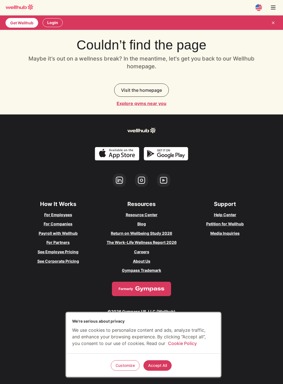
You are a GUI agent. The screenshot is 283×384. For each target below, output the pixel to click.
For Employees (58, 214)
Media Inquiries (225, 233)
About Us (141, 261)
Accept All (157, 365)
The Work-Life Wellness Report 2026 (142, 242)
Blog (141, 223)
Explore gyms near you (141, 103)
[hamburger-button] (273, 7)
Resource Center (142, 214)
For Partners (58, 242)
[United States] (258, 7)
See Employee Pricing (58, 251)
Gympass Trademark (141, 270)
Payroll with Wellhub (58, 233)
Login (52, 22)
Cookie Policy (182, 343)
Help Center (225, 214)
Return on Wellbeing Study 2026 (141, 233)
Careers (141, 251)
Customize (125, 365)
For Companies (58, 223)
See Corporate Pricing (58, 261)
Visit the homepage (141, 90)
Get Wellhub (21, 22)
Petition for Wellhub (225, 223)
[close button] (273, 22)
